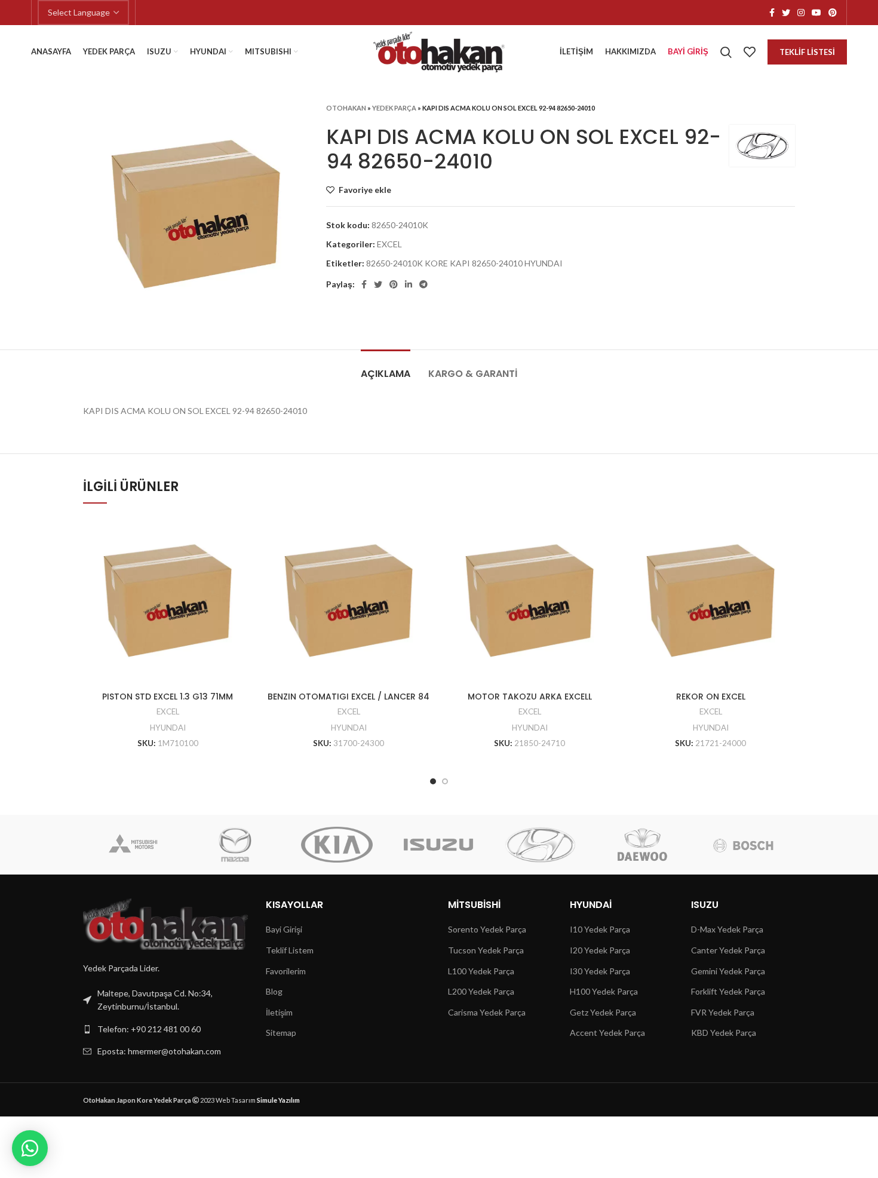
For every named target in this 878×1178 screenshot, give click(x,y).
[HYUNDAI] (540, 845)
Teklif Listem (290, 950)
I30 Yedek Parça (600, 971)
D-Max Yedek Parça (727, 929)
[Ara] (726, 52)
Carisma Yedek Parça (487, 1012)
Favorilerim (286, 971)
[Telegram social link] (423, 284)
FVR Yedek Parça (722, 1012)
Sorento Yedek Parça (487, 929)
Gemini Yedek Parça (728, 971)
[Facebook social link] (772, 12)
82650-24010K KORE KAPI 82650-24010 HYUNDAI (464, 263)
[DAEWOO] (641, 845)
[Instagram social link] (801, 12)
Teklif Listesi (807, 52)
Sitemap (281, 1032)
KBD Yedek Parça (723, 1032)
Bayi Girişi (284, 929)
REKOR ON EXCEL (710, 696)
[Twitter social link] (786, 12)
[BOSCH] (743, 845)
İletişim (279, 1012)
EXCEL (389, 244)
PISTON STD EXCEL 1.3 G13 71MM (167, 696)
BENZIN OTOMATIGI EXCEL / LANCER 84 (348, 696)
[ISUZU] (438, 844)
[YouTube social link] (816, 12)
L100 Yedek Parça (481, 971)
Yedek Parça (394, 108)
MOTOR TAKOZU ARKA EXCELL (530, 696)
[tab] (385, 367)
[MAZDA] (235, 845)
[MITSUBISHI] (133, 845)
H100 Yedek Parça (604, 991)
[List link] (165, 1029)
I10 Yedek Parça (600, 929)
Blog (274, 991)
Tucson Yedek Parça (486, 950)
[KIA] (337, 845)
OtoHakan (346, 108)
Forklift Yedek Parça (728, 991)
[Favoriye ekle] (243, 535)
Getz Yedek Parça (603, 1012)
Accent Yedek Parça (607, 1032)
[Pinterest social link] (832, 12)
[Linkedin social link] (408, 284)
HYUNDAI (168, 727)
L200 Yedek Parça (481, 991)
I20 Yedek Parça (600, 950)
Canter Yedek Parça (728, 950)
